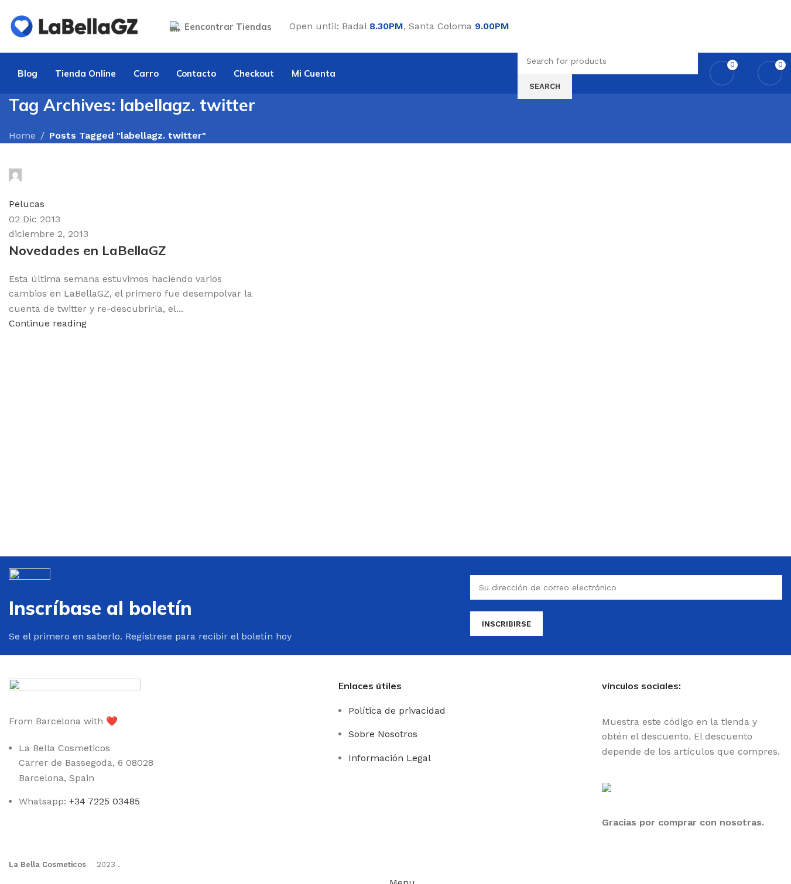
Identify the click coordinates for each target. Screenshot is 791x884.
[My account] (777, 26)
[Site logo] (75, 25)
